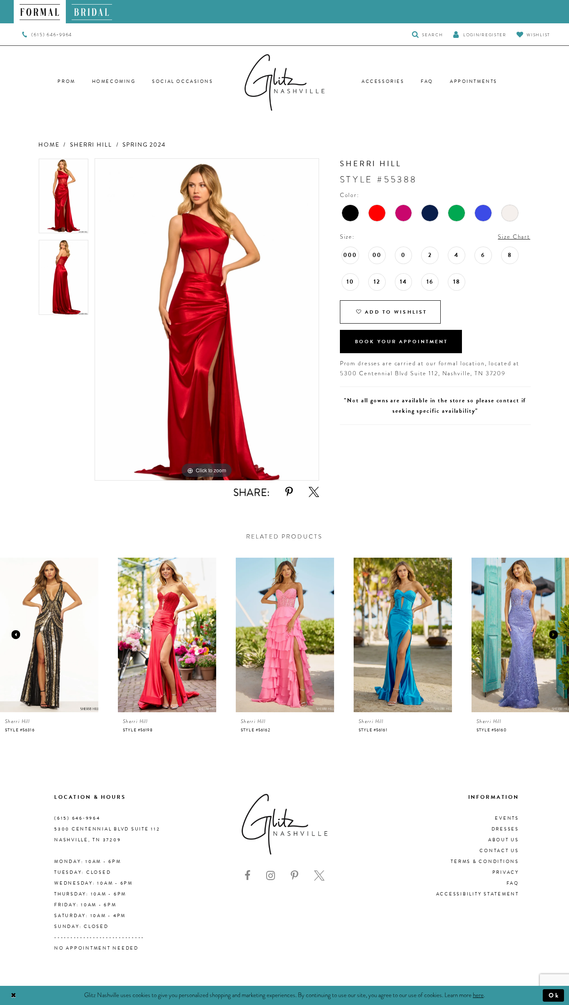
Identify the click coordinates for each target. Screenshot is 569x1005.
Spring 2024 (144, 144)
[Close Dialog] (13, 995)
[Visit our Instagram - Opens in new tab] (270, 875)
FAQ (513, 883)
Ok (554, 995)
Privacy (505, 872)
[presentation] (49, 635)
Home (48, 144)
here (478, 995)
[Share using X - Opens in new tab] (314, 492)
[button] (479, 34)
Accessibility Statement (477, 894)
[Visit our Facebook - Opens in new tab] (247, 875)
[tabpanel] (63, 199)
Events (507, 818)
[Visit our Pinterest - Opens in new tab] (294, 875)
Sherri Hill (91, 144)
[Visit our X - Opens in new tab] (319, 875)
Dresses (505, 829)
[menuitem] (40, 11)
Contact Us (499, 850)
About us (503, 839)
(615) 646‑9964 (77, 818)
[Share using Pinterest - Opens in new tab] (289, 492)
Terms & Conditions (485, 861)
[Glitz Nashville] (284, 82)
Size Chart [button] (514, 236)
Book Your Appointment (401, 341)
